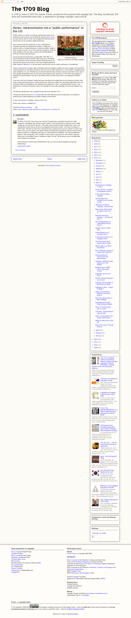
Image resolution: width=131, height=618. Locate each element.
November (99, 163)
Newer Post (17, 159)
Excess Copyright (16, 551)
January (98, 336)
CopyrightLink (15, 572)
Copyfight (14, 553)
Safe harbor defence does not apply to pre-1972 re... (103, 211)
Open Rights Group (19, 559)
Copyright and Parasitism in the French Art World (104, 283)
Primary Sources (72, 553)
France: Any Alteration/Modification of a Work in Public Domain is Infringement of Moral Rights (108, 411)
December (99, 160)
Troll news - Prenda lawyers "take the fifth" (104, 312)
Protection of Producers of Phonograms (90, 563)
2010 (96, 345)
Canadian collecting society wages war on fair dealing (104, 262)
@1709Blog (97, 108)
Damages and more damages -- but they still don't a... (103, 217)
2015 (96, 152)
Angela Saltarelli (101, 50)
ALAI (13, 566)
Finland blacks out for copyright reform (102, 233)
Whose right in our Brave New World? (103, 246)
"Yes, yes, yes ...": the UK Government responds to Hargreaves (108, 444)
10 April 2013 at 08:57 (24, 146)
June (97, 177)
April (97, 182)
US (59, 109)
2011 (96, 342)
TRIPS (103, 578)
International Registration (82, 562)
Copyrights (86, 595)
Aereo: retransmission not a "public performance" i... (104, 317)
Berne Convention (72, 560)
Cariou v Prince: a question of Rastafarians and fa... (104, 190)
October (98, 166)
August (98, 171)
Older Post (81, 159)
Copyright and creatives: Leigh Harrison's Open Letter (108, 394)
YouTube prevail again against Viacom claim (103, 242)
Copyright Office (18, 565)
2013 (96, 158)
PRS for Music (15, 561)
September (99, 168)
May (97, 180)
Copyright (74, 571)
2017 (96, 146)
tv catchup (54, 109)
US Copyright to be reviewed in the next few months (104, 200)
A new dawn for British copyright (102, 195)
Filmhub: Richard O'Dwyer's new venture (104, 279)
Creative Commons (17, 568)
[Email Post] (36, 107)
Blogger (75, 614)
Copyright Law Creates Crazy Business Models (103, 303)
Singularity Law (15, 557)
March (98, 330)
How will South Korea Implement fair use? (107, 471)
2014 (96, 155)
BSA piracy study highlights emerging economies (109, 486)
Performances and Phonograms (80, 573)
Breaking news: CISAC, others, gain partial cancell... (102, 269)
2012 (96, 339)
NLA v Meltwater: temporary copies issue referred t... (104, 251)
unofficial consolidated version (98, 593)
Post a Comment (21, 150)
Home (49, 159)
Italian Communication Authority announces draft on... (102, 293)
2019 (96, 141)
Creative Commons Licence (75, 609)
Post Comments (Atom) (53, 165)
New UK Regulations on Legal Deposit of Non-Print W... (103, 223)
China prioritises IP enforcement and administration (101, 256)
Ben (19, 119)
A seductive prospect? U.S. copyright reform (104, 237)
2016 (96, 149)
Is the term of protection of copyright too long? (108, 379)
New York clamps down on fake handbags (103, 299)
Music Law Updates (17, 555)
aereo (19, 109)
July (97, 174)
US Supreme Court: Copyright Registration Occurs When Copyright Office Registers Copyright (108, 427)
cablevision (25, 109)
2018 (96, 144)
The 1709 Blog (30, 8)
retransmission (45, 109)
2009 (96, 347)
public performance (35, 109)
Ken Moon (105, 48)
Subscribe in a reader (99, 533)
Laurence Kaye (15, 570)
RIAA (38, 563)
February (99, 333)
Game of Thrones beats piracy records (103, 308)
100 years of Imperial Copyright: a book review (104, 205)
